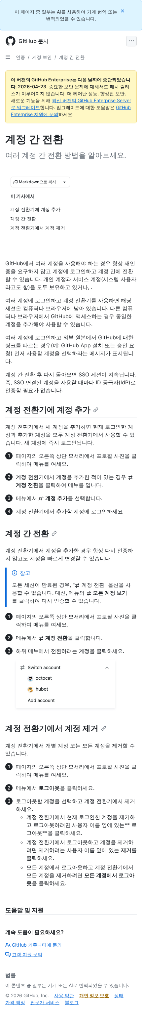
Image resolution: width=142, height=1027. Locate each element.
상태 (119, 995)
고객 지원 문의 (27, 954)
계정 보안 (42, 57)
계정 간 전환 (72, 57)
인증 (20, 57)
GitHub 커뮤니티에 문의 (37, 945)
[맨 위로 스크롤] (127, 1012)
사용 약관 (64, 995)
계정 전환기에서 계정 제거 (51, 728)
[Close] (123, 11)
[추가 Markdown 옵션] (64, 182)
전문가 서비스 (44, 1002)
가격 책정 (15, 1002)
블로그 (72, 1002)
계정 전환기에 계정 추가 (47, 409)
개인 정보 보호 (94, 995)
